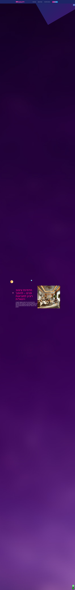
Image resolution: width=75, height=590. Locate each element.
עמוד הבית (34, 1)
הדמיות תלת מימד (47, 1)
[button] (74, 5)
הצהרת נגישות (40, 1)
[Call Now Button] (73, 588)
